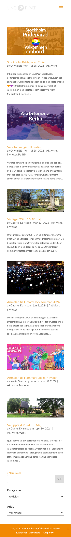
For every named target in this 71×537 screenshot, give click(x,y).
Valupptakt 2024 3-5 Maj (24, 425)
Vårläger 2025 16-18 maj (24, 219)
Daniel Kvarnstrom (22, 428)
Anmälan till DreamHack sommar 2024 (33, 302)
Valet (22, 432)
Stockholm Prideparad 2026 (26, 62)
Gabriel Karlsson (20, 222)
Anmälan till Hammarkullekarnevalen (32, 377)
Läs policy (48, 532)
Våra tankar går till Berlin (24, 147)
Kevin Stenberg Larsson (24, 381)
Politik (22, 154)
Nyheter (12, 154)
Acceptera (34, 532)
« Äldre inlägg (14, 472)
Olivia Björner (19, 65)
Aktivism (51, 65)
